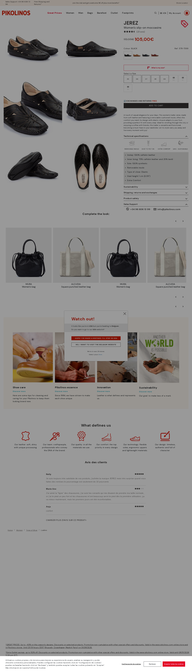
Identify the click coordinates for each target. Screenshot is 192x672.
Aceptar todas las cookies (174, 664)
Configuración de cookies (131, 664)
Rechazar (152, 664)
